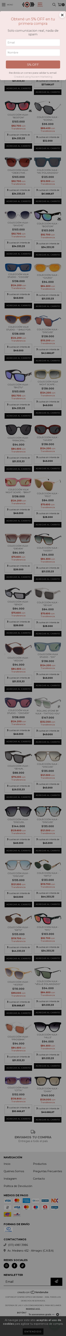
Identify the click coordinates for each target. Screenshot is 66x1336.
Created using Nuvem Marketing (33, 76)
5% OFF (33, 64)
